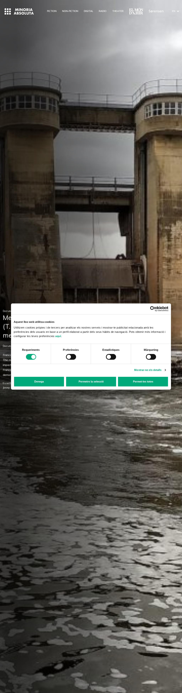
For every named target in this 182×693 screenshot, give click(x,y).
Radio (102, 11)
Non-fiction (70, 11)
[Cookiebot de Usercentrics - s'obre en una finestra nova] (152, 309)
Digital (88, 11)
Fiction (52, 11)
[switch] (71, 357)
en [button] (173, 11)
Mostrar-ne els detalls (147, 369)
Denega (39, 381)
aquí (58, 336)
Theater (118, 11)
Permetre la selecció (91, 381)
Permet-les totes (143, 381)
